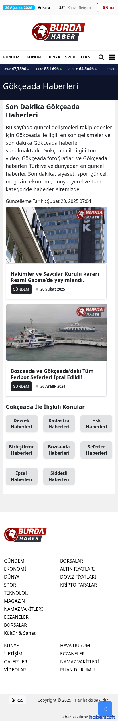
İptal (21, 476)
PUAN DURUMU (77, 670)
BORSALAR (15, 625)
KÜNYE (11, 645)
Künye (72, 7)
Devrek (21, 423)
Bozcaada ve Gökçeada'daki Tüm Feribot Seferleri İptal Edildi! (52, 374)
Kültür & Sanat (20, 633)
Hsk (96, 423)
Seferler (96, 450)
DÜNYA (53, 57)
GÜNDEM (11, 57)
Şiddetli (59, 476)
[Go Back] (105, 708)
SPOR (70, 57)
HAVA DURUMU (77, 645)
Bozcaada (59, 450)
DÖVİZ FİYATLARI (78, 577)
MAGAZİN (14, 601)
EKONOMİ (33, 57)
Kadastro (59, 423)
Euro (47, 68)
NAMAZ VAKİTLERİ (23, 609)
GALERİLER (15, 662)
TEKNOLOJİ (91, 57)
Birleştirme (21, 450)
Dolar (14, 68)
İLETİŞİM (13, 654)
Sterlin (81, 68)
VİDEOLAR (15, 670)
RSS (19, 700)
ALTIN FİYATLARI (77, 569)
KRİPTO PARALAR (78, 585)
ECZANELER (16, 617)
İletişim (85, 7)
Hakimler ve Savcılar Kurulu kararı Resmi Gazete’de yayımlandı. (55, 277)
